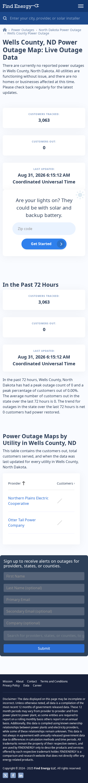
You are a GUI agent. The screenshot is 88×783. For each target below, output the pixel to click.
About (19, 681)
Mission (7, 681)
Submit (44, 648)
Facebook (13, 775)
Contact (32, 681)
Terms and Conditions (54, 681)
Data (26, 685)
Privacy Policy (11, 685)
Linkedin (20, 775)
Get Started (41, 243)
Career (37, 685)
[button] (80, 6)
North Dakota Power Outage (60, 30)
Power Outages (22, 30)
